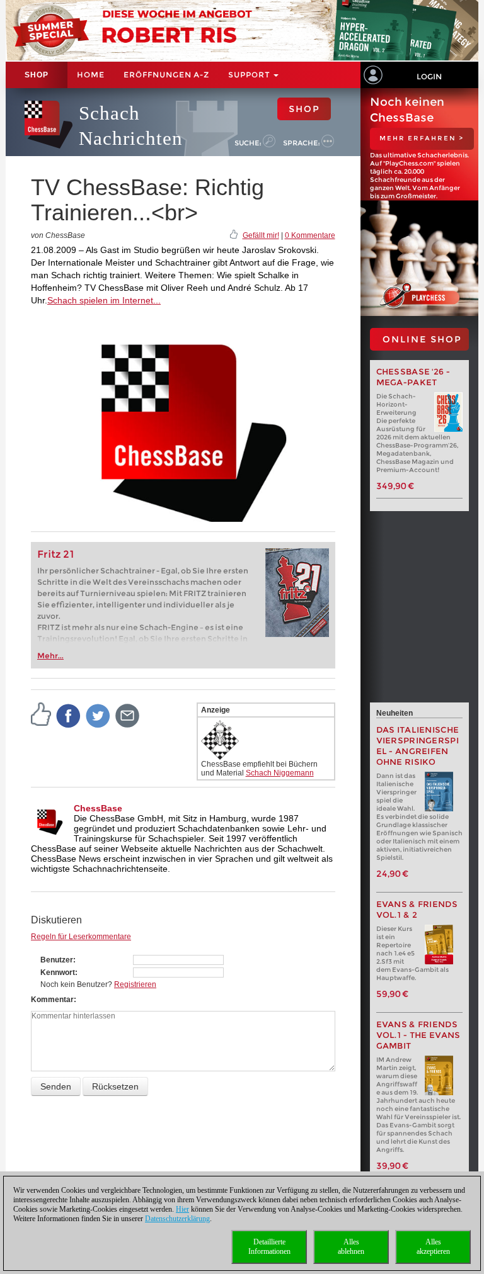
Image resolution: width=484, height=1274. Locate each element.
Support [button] (250, 74)
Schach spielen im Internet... (104, 300)
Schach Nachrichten (131, 125)
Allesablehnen (351, 1246)
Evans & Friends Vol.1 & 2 (417, 909)
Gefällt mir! (261, 235)
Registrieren (135, 984)
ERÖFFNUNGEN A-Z (166, 74)
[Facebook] (69, 715)
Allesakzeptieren (433, 1246)
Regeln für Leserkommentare (81, 936)
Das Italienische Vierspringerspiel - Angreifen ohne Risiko (417, 745)
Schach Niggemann (280, 773)
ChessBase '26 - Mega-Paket (413, 377)
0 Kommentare (310, 235)
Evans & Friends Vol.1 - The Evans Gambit (418, 1035)
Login (429, 76)
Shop (37, 74)
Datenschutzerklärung (177, 1218)
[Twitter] (98, 715)
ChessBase (98, 808)
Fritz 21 (55, 554)
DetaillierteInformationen (269, 1246)
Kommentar (52, 999)
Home (91, 74)
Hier (182, 1209)
